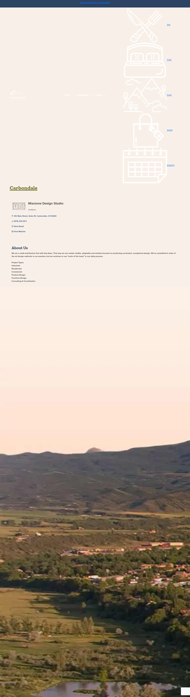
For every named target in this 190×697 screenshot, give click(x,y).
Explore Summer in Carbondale (95, 2)
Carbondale (23, 188)
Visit (67, 95)
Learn (98, 95)
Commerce (83, 95)
